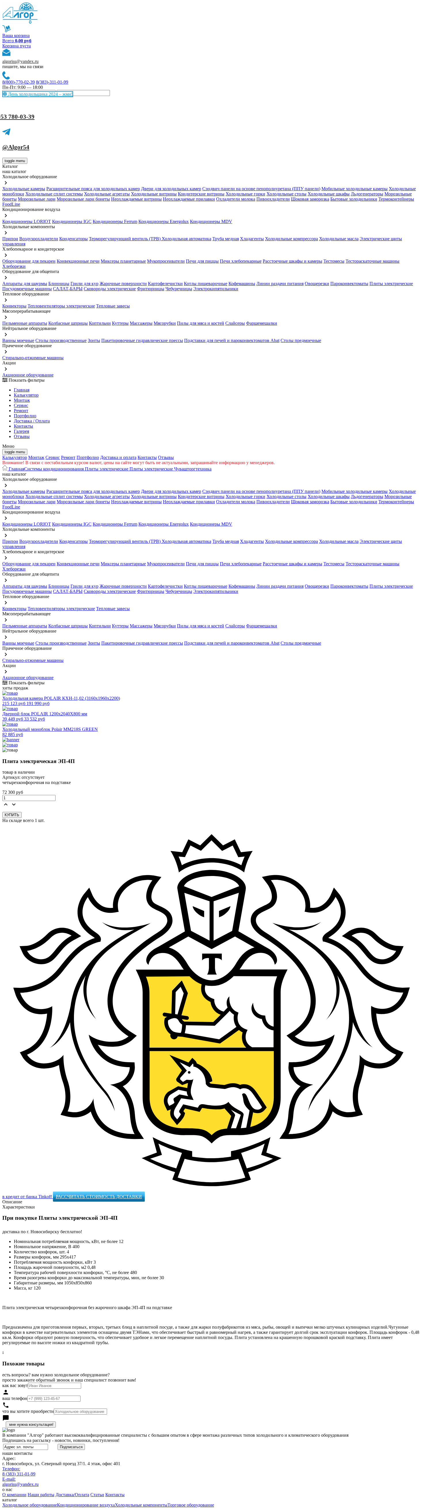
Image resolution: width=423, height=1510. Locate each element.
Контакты (23, 426)
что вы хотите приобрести (28, 1411)
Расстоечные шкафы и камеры (292, 261)
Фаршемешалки (261, 323)
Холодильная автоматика (186, 238)
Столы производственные (61, 340)
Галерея (21, 431)
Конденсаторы (73, 238)
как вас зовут (15, 1385)
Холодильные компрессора (291, 238)
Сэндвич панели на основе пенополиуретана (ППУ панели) (261, 188)
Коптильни (100, 323)
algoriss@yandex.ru (20, 61)
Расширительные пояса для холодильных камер (93, 188)
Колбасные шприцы (68, 323)
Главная (21, 389)
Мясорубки (165, 323)
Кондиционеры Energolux (163, 221)
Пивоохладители (273, 199)
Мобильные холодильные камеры (354, 188)
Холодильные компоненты (141, 1505)
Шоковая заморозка (310, 199)
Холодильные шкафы (329, 193)
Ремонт (21, 410)
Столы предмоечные (301, 340)
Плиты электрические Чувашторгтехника (170, 468)
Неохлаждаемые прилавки (189, 199)
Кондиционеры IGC (72, 221)
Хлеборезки (14, 266)
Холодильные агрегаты (107, 193)
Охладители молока (235, 199)
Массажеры (141, 323)
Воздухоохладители (38, 238)
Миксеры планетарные (123, 261)
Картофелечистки (165, 283)
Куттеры (120, 323)
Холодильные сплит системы (54, 193)
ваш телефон (14, 1398)
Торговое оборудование (190, 1505)
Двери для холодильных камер (171, 188)
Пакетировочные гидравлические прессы (142, 340)
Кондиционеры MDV (211, 221)
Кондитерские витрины (201, 193)
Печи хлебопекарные (241, 261)
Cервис (21, 405)
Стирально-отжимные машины (33, 357)
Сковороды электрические (110, 288)
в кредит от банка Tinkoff (27, 1196)
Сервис (52, 457)
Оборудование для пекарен (29, 261)
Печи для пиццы (202, 261)
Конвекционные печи (78, 261)
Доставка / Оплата (32, 420)
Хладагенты (252, 238)
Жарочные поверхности (123, 283)
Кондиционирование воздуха (86, 1505)
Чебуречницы (178, 288)
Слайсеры (235, 323)
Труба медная (225, 238)
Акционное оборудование (28, 374)
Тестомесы (333, 261)
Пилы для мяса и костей (200, 323)
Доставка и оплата (118, 457)
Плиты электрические (391, 283)
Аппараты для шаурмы (24, 283)
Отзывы (22, 436)
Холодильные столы (286, 193)
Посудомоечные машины (27, 288)
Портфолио (25, 415)
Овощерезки (317, 283)
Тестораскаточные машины (372, 261)
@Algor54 (15, 147)
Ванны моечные (18, 340)
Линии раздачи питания (280, 283)
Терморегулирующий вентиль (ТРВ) (125, 238)
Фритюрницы (150, 288)
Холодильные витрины (154, 193)
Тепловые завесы (113, 305)
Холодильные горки (245, 193)
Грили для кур (84, 283)
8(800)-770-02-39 (18, 82)
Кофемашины (241, 283)
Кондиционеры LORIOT (26, 221)
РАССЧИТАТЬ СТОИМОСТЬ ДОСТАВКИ (99, 1196)
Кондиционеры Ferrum (115, 221)
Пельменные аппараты (24, 323)
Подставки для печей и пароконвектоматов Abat (231, 340)
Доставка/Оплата (72, 1494)
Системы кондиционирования (54, 468)
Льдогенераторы (367, 193)
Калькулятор (26, 395)
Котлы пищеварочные (205, 283)
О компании (14, 1494)
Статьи (97, 1494)
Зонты (94, 340)
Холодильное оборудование (29, 1505)
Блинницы (58, 283)
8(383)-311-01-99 (52, 82)
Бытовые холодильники (353, 199)
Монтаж (22, 400)
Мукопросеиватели (166, 261)
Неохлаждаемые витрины (136, 199)
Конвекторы (14, 305)
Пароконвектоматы (349, 283)
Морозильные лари (37, 199)
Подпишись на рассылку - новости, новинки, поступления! (60, 1440)
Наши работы (41, 1494)
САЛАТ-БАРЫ (68, 288)
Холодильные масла (339, 238)
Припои (10, 238)
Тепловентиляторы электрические (61, 305)
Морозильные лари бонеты (83, 199)
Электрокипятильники (215, 288)
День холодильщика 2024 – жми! (40, 94)
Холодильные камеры (23, 188)
